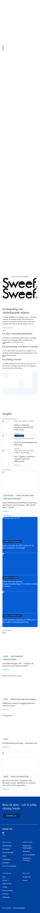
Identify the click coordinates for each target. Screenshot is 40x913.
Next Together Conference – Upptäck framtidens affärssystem (25, 458)
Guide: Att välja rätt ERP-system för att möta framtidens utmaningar (18, 546)
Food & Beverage (12, 143)
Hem (3, 877)
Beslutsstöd (26, 851)
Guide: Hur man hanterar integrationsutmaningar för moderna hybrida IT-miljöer (20, 583)
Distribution (10, 112)
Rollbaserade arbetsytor (10, 659)
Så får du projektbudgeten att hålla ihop (25, 443)
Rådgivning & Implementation (12, 498)
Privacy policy (6, 908)
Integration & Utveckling (10, 577)
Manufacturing (11, 85)
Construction (10, 197)
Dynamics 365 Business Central (25, 495)
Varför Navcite (6, 883)
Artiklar (6, 656)
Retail (7, 170)
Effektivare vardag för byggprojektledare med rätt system (18, 704)
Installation (9, 225)
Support (25, 880)
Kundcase (5, 894)
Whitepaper (6, 897)
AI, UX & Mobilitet (29, 855)
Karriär (4, 880)
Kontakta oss (11, 816)
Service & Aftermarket (14, 253)
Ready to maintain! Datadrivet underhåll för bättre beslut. (23, 427)
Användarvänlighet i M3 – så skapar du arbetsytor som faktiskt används (17, 664)
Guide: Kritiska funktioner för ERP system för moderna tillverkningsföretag (19, 621)
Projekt (6, 699)
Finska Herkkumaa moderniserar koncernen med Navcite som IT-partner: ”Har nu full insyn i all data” (19, 505)
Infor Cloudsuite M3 (16, 656)
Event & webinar (7, 890)
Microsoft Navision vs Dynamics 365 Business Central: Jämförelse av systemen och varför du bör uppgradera (19, 782)
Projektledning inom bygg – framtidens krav (19, 743)
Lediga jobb (16, 27)
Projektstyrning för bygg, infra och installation (23, 699)
